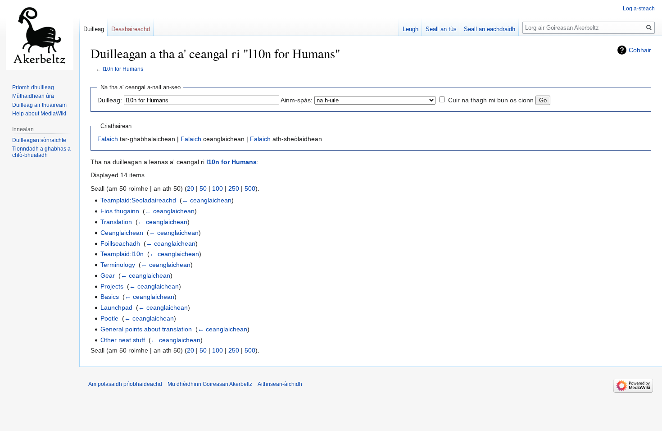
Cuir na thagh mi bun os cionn (491, 100)
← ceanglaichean (206, 200)
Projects (111, 286)
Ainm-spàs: (297, 100)
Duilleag (93, 29)
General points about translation (146, 329)
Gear (107, 275)
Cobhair (640, 50)
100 (217, 188)
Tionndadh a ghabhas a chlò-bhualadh (41, 152)
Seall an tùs (441, 29)
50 (203, 188)
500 (250, 188)
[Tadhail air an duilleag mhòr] (40, 36)
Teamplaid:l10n (122, 253)
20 (190, 188)
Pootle (109, 318)
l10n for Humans (123, 69)
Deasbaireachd (130, 29)
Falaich (107, 138)
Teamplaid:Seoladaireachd (138, 200)
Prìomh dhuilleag (33, 87)
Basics (109, 296)
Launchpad (116, 307)
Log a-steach (639, 8)
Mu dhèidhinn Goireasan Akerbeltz (210, 384)
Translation (116, 221)
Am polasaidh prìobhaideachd (125, 384)
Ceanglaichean (121, 232)
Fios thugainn (119, 211)
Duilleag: (109, 100)
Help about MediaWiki (39, 113)
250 (233, 188)
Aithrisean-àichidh (280, 384)
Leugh (410, 29)
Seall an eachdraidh (489, 29)
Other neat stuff (122, 340)
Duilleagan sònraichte (39, 140)
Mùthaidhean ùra (33, 96)
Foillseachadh (120, 243)
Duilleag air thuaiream (39, 105)
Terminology (117, 264)
